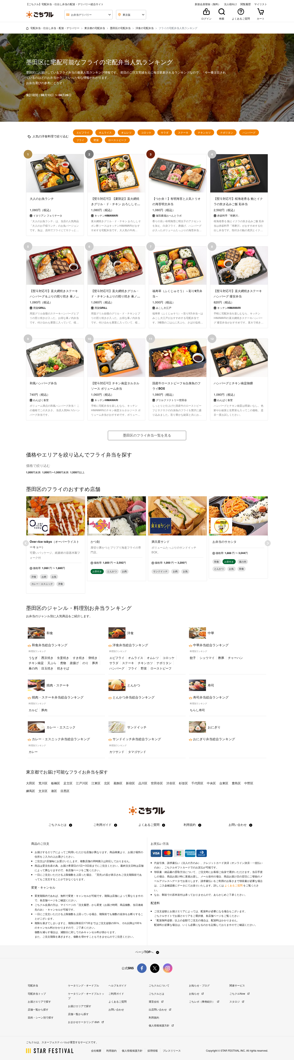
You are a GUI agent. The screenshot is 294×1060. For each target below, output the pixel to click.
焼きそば (63, 668)
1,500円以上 (77, 472)
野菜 (96, 140)
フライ (80, 140)
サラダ (165, 132)
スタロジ (234, 1001)
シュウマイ (207, 657)
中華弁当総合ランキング (210, 645)
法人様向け (230, 4)
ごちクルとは (57, 824)
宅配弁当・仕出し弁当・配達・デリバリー (54, 28)
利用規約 (190, 824)
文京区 (43, 791)
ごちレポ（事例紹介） (202, 1001)
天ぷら (51, 663)
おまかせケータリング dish (84, 1022)
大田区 (30, 783)
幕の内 (33, 668)
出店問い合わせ (158, 1009)
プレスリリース (172, 1050)
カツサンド (116, 751)
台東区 (223, 783)
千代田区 (197, 783)
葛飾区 (117, 783)
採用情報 (152, 1050)
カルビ (33, 710)
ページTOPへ (144, 952)
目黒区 (65, 791)
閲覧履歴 (245, 4)
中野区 (248, 783)
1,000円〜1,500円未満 (55, 472)
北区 (107, 783)
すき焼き (79, 657)
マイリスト (260, 4)
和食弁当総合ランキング (49, 645)
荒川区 (43, 783)
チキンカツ (204, 132)
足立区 (68, 783)
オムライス (105, 132)
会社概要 (96, 1050)
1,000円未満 (33, 472)
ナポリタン (226, 132)
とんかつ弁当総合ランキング (133, 697)
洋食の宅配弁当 (145, 28)
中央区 (211, 783)
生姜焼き (63, 657)
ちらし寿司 (197, 710)
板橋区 (55, 783)
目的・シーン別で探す (41, 1017)
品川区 (142, 783)
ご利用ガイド (102, 824)
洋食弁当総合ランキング (130, 645)
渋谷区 (170, 783)
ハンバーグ (249, 132)
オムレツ (126, 132)
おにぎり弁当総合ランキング (213, 739)
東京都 (32, 772)
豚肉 (44, 710)
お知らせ (194, 993)
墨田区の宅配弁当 (120, 28)
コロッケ (146, 132)
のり (85, 663)
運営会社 (154, 1001)
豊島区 (236, 783)
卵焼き (92, 657)
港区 (54, 791)
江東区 (96, 783)
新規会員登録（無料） (208, 4)
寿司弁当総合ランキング (210, 697)
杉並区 (183, 783)
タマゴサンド (137, 751)
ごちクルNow (237, 993)
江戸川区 (82, 783)
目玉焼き (47, 668)
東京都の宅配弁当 (94, 28)
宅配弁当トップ (37, 993)
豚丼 (95, 663)
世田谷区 (157, 783)
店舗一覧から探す (38, 1009)
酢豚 (221, 657)
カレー (33, 751)
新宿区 (130, 783)
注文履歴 (84, 905)
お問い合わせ (238, 824)
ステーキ (183, 132)
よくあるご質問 (149, 824)
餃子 (193, 657)
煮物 (63, 663)
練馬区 (30, 791)
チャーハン (235, 657)
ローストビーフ (117, 140)
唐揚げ (74, 663)
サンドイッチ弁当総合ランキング (136, 739)
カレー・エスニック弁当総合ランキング (60, 739)
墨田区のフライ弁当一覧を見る (147, 435)
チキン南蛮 (36, 663)
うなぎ (33, 657)
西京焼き (47, 657)
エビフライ (82, 132)
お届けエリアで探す (39, 1001)
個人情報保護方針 (159, 1025)
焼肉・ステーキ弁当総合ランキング (57, 697)
